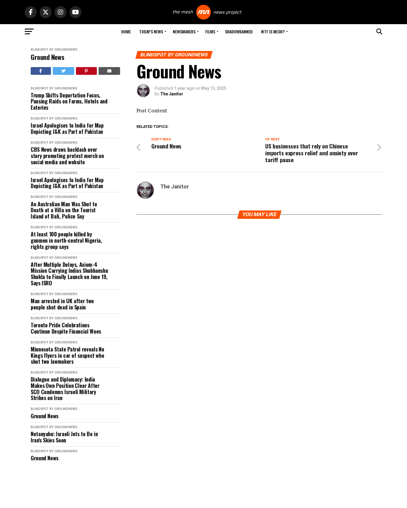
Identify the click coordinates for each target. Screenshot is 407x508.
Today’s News (151, 31)
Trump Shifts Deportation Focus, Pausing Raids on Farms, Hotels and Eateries (69, 101)
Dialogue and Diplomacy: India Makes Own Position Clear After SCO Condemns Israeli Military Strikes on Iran (65, 388)
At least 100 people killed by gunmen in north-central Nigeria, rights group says (66, 240)
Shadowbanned (239, 31)
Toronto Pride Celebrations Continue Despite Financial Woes (66, 328)
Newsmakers (184, 31)
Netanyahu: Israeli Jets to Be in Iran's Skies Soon (64, 437)
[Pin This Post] (86, 71)
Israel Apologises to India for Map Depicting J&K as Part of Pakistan (67, 128)
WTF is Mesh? (273, 31)
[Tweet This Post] (63, 71)
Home (126, 31)
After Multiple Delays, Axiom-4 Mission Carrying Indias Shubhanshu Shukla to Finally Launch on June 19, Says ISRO (69, 273)
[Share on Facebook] (41, 71)
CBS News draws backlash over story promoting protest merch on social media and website (67, 155)
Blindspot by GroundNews (54, 50)
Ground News (47, 57)
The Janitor (171, 94)
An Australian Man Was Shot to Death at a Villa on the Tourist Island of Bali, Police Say (64, 210)
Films (210, 31)
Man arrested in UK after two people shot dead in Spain (62, 304)
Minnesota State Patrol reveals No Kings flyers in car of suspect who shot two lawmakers (67, 355)
